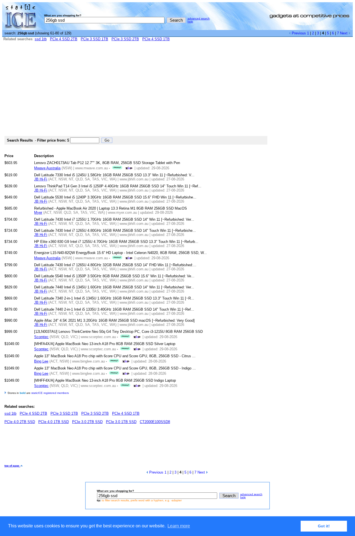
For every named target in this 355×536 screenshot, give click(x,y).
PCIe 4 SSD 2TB (63, 39)
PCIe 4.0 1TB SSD (53, 422)
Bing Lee (41, 361)
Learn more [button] (179, 526)
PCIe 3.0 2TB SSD (87, 422)
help (190, 21)
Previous (298, 33)
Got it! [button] (324, 526)
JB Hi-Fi (40, 179)
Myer (38, 212)
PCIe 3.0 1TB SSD (121, 422)
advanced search (198, 18)
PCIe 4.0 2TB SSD (19, 422)
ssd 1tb (41, 39)
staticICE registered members (50, 392)
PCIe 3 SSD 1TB (94, 39)
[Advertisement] (177, 91)
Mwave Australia (47, 168)
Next (344, 33)
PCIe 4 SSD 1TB (156, 39)
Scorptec (41, 337)
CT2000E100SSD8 (155, 422)
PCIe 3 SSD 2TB (125, 39)
